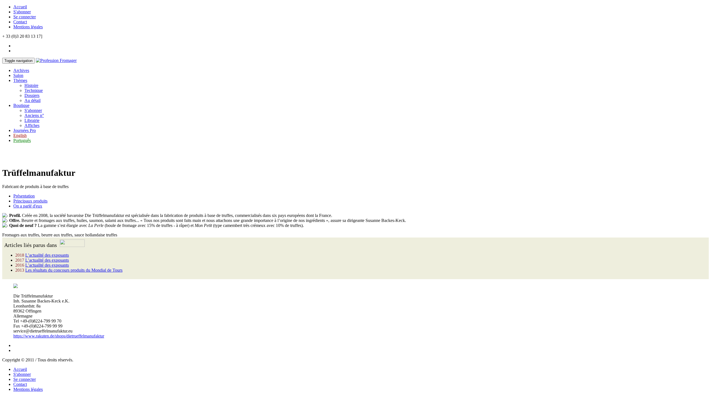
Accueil (20, 6)
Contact (20, 21)
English (20, 135)
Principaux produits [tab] (30, 201)
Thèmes (20, 80)
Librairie (31, 120)
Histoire (31, 85)
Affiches (31, 125)
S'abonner (22, 11)
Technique (33, 90)
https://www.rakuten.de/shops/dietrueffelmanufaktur (58, 336)
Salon (18, 75)
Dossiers (31, 95)
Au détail (32, 100)
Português (22, 140)
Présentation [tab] (24, 196)
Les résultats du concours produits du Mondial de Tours (73, 270)
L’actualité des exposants (47, 255)
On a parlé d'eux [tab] (27, 206)
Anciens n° (34, 115)
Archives (21, 70)
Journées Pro (24, 130)
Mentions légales (28, 26)
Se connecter (24, 16)
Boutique (21, 105)
